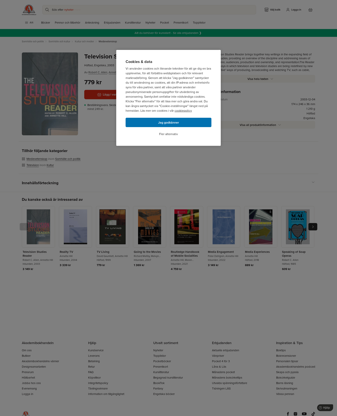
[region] (168, 98)
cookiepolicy (183, 110)
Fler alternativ (168, 134)
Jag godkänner (168, 122)
